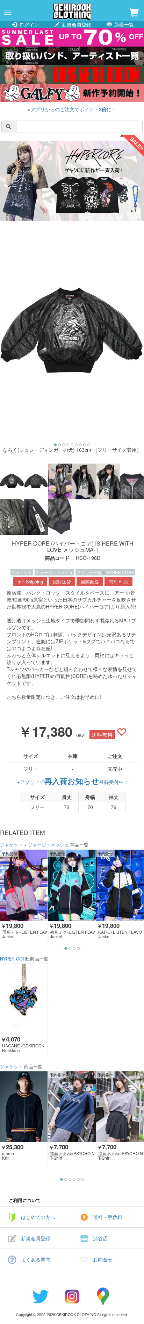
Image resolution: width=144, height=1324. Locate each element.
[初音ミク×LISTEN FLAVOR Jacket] (71, 885)
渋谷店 (100, 1238)
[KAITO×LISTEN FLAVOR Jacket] (120, 885)
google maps (103, 1296)
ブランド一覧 (90, 572)
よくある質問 (35, 1259)
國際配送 (90, 582)
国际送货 (62, 582)
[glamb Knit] (24, 1106)
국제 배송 (118, 582)
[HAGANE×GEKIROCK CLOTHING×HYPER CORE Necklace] (24, 999)
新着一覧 (123, 24)
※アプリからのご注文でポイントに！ (72, 109)
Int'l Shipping (30, 582)
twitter (40, 1296)
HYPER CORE (120, 572)
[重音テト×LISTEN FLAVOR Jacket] (24, 885)
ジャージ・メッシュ (54, 572)
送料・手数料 (107, 1216)
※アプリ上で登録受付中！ (73, 781)
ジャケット (21, 572)
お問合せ (103, 1259)
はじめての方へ (38, 1216)
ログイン (28, 24)
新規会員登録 (75, 24)
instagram (72, 1296)
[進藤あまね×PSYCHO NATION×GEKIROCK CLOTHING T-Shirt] (71, 1106)
